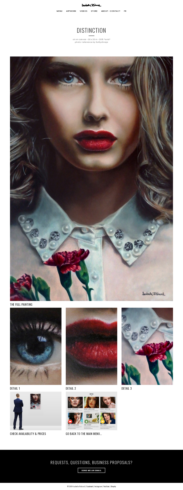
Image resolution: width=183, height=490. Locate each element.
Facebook (89, 486)
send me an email (91, 470)
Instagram (98, 486)
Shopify (113, 486)
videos (83, 11)
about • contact (110, 11)
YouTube (106, 486)
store (94, 11)
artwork (71, 11)
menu (59, 11)
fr (125, 11)
